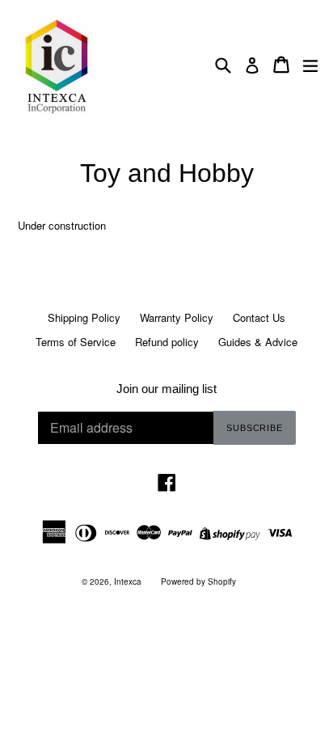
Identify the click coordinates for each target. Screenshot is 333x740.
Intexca (127, 581)
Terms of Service (76, 341)
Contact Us (259, 317)
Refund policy (167, 341)
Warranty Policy (176, 317)
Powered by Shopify (198, 581)
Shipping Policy (84, 317)
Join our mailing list (166, 388)
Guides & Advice (257, 341)
